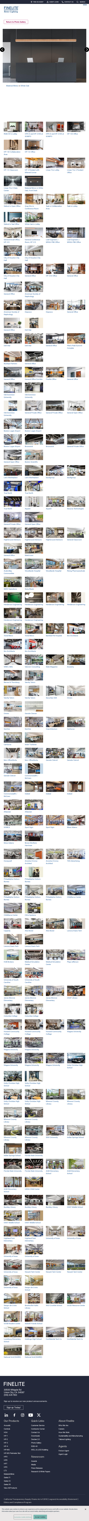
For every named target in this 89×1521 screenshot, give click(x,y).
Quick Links (37, 1420)
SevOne (7, 729)
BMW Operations (10, 589)
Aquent (27, 508)
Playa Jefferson (72, 962)
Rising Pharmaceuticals (76, 571)
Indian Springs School (75, 1137)
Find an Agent (38, 2)
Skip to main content (8, 5)
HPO (5, 1457)
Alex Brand (29, 930)
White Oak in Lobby (32, 224)
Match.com (29, 555)
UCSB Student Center (12, 1323)
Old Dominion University (9, 395)
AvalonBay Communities (9, 572)
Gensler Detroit (52, 760)
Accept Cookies (40, 1517)
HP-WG (7, 1450)
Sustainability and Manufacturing (71, 1436)
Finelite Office (51, 379)
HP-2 (6, 1439)
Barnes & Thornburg (11, 682)
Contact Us (68, 2)
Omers (69, 697)
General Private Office (33, 412)
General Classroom (74, 539)
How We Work (64, 1432)
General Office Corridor (34, 379)
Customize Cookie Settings (22, 1517)
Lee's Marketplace (10, 477)
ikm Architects (72, 635)
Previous (2, 49)
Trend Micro (8, 635)
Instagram (22, 1415)
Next (86, 49)
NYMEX (7, 827)
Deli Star (28, 330)
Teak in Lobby (72, 206)
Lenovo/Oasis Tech (74, 930)
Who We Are (63, 1425)
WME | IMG (8, 666)
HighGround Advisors (12, 539)
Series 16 (7, 1484)
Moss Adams (72, 827)
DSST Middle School (75, 1207)
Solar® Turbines (31, 744)
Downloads (35, 1436)
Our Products (11, 1420)
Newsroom (37, 1456)
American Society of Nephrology (32, 295)
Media (33, 1464)
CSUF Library (72, 998)
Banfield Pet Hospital (54, 635)
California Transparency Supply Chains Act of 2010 (25, 1499)
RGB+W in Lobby (10, 134)
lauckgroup (50, 477)
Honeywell (8, 861)
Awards (34, 1461)
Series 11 (7, 1477)
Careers (61, 1429)
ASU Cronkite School (54, 1305)
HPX (5, 1467)
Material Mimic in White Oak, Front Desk (34, 189)
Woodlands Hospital (32, 571)
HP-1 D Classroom (11, 170)
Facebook (14, 1415)
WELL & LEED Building (39, 1450)
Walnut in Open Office (12, 206)
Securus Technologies (75, 508)
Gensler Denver (31, 713)
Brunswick (29, 446)
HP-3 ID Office (51, 275)
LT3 (5, 1470)
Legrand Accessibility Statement (63, 1499)
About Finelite (66, 1420)
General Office (30, 275)
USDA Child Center (32, 1189)
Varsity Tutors (30, 682)
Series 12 (7, 1481)
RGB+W (34, 1446)
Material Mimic (12, 85)
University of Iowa (53, 1238)
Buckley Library (10, 1207)
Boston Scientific (31, 462)
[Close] (85, 1509)
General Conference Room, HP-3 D (32, 240)
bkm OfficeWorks (10, 760)
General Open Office (74, 412)
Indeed (27, 793)
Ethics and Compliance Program (17, 1502)
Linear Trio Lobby (52, 170)
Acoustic (7, 1425)
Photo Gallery (36, 1443)
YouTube (30, 1415)
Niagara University (74, 1031)
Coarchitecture (51, 729)
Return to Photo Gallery (16, 22)
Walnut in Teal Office (11, 224)
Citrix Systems (30, 915)
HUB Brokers (9, 962)
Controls (7, 1429)
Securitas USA (51, 697)
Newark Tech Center (32, 1272)
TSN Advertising (73, 861)
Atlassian (7, 811)
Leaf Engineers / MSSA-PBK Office (53, 240)
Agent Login (54, 2)
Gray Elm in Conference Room (32, 207)
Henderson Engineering (13, 604)
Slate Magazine (51, 666)
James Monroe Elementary (9, 999)
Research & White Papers (40, 1471)
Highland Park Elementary (9, 1239)
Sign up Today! (14, 1407)
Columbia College (10, 1016)
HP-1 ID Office (72, 134)
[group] (44, 57)
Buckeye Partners (10, 363)
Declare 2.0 (35, 1439)
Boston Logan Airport (12, 431)
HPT (5, 1464)
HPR (5, 1460)
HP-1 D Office (30, 152)
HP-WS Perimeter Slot (12, 1453)
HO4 (5, 1432)
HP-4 (6, 1446)
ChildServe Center (74, 897)
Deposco (28, 312)
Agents (63, 1446)
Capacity (7, 930)
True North (8, 493)
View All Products (10, 1488)
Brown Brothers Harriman (31, 844)
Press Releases (37, 1468)
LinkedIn (6, 1415)
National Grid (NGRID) (12, 1357)
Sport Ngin (29, 827)
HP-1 (5, 1436)
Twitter (38, 1415)
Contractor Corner (38, 1429)
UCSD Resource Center (76, 1305)
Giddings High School (33, 1339)
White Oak (25, 85)
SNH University (52, 1137)
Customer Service (37, 1425)
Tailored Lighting (65, 1439)
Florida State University (34, 1155)
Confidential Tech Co (54, 1339)
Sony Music (29, 589)
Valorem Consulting (32, 666)
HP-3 (6, 1443)
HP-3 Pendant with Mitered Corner (32, 171)
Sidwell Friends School (33, 1323)
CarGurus (71, 729)
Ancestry (70, 666)
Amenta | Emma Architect (31, 862)
